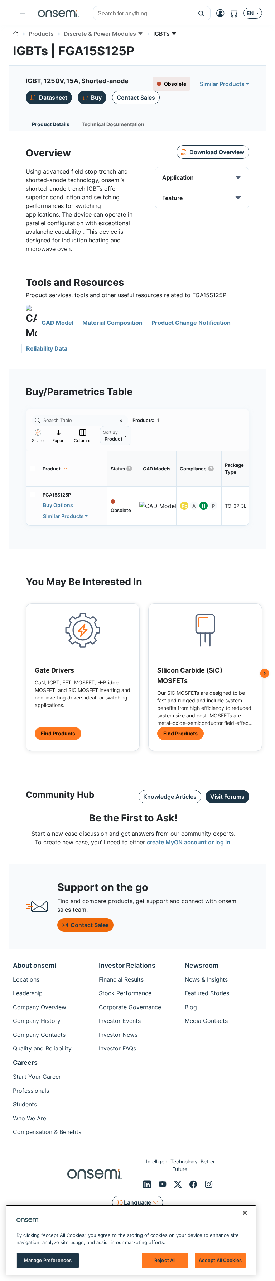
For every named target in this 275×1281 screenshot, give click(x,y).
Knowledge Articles (170, 796)
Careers (25, 1062)
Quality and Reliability (42, 1048)
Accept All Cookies (220, 1260)
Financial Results (121, 979)
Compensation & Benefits (47, 1131)
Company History (37, 1020)
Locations (26, 979)
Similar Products (222, 83)
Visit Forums (227, 796)
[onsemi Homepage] (58, 13)
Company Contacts (39, 1034)
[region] (131, 1240)
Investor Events (120, 1020)
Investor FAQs (117, 1048)
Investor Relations (127, 965)
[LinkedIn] (148, 1184)
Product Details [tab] (50, 124)
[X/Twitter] (179, 1184)
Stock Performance (125, 993)
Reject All (164, 1260)
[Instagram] (208, 1184)
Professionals (31, 1090)
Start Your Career (37, 1076)
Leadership (28, 993)
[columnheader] (73, 468)
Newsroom (201, 965)
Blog (191, 1007)
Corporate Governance (130, 1007)
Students (25, 1104)
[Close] (245, 1213)
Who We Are (29, 1118)
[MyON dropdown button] (222, 13)
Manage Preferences (48, 1260)
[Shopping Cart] (236, 13)
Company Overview (39, 1007)
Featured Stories (207, 993)
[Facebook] (194, 1184)
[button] (201, 13)
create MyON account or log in (188, 842)
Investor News (118, 1034)
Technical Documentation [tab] (113, 124)
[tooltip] (58, 435)
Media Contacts (206, 1020)
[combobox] (142, 13)
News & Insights (206, 979)
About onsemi (34, 965)
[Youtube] (163, 1184)
